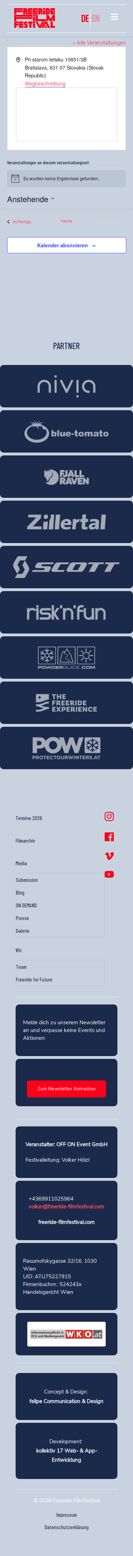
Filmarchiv (25, 840)
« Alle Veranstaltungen (99, 42)
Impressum (66, 1514)
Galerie (22, 930)
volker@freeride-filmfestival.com (66, 1206)
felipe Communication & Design (66, 1401)
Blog (20, 892)
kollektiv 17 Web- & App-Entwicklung (66, 1455)
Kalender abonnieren (62, 245)
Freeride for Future (34, 979)
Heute (66, 221)
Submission (27, 880)
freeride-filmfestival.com (66, 1222)
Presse (22, 918)
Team (21, 966)
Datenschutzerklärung (67, 1527)
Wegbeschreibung (45, 83)
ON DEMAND (26, 905)
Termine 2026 (29, 818)
